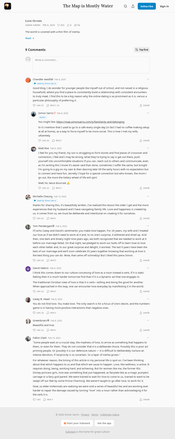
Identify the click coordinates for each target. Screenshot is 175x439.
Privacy (85, 414)
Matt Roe (43, 148)
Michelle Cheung (42, 196)
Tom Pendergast (42, 226)
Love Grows (33, 20)
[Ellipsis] (148, 79)
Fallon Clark (40, 337)
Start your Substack (78, 423)
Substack (70, 431)
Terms (94, 414)
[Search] (125, 6)
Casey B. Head (41, 299)
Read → (29, 38)
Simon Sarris (33, 25)
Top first (143, 49)
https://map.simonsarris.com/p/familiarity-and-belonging (90, 121)
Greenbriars (40, 320)
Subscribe (146, 6)
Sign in (164, 6)
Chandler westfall (43, 79)
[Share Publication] (133, 6)
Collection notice (109, 414)
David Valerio (41, 268)
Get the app (104, 423)
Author (42, 117)
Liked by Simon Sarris (46, 83)
